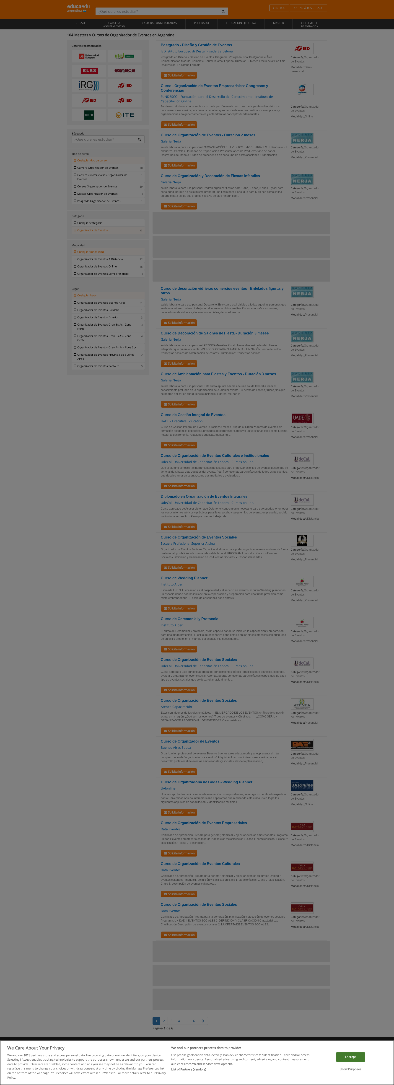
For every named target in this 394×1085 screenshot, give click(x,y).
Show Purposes (350, 1069)
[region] (197, 1063)
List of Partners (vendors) (188, 1069)
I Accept (350, 1057)
